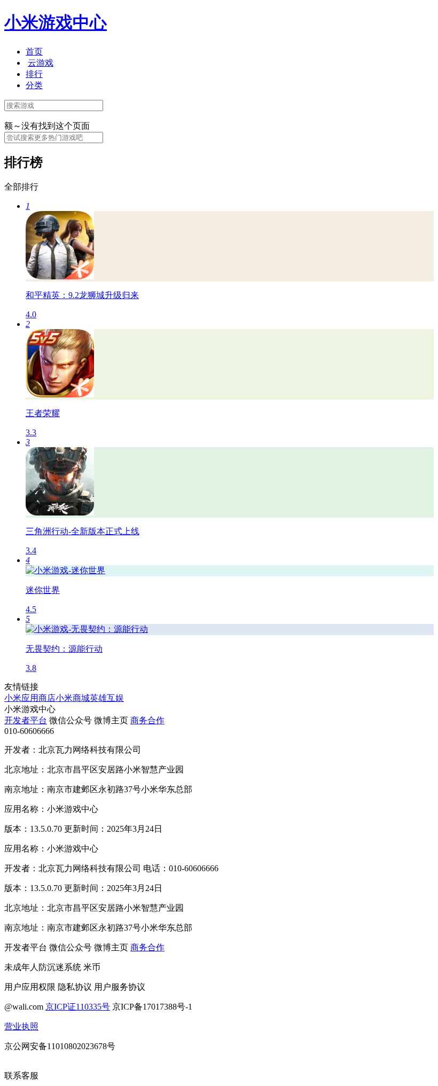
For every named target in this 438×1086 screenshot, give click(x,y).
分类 (34, 85)
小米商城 (73, 697)
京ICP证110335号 (77, 1006)
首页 (34, 51)
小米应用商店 (30, 697)
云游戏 (40, 62)
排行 (34, 74)
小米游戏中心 (55, 22)
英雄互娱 (107, 697)
